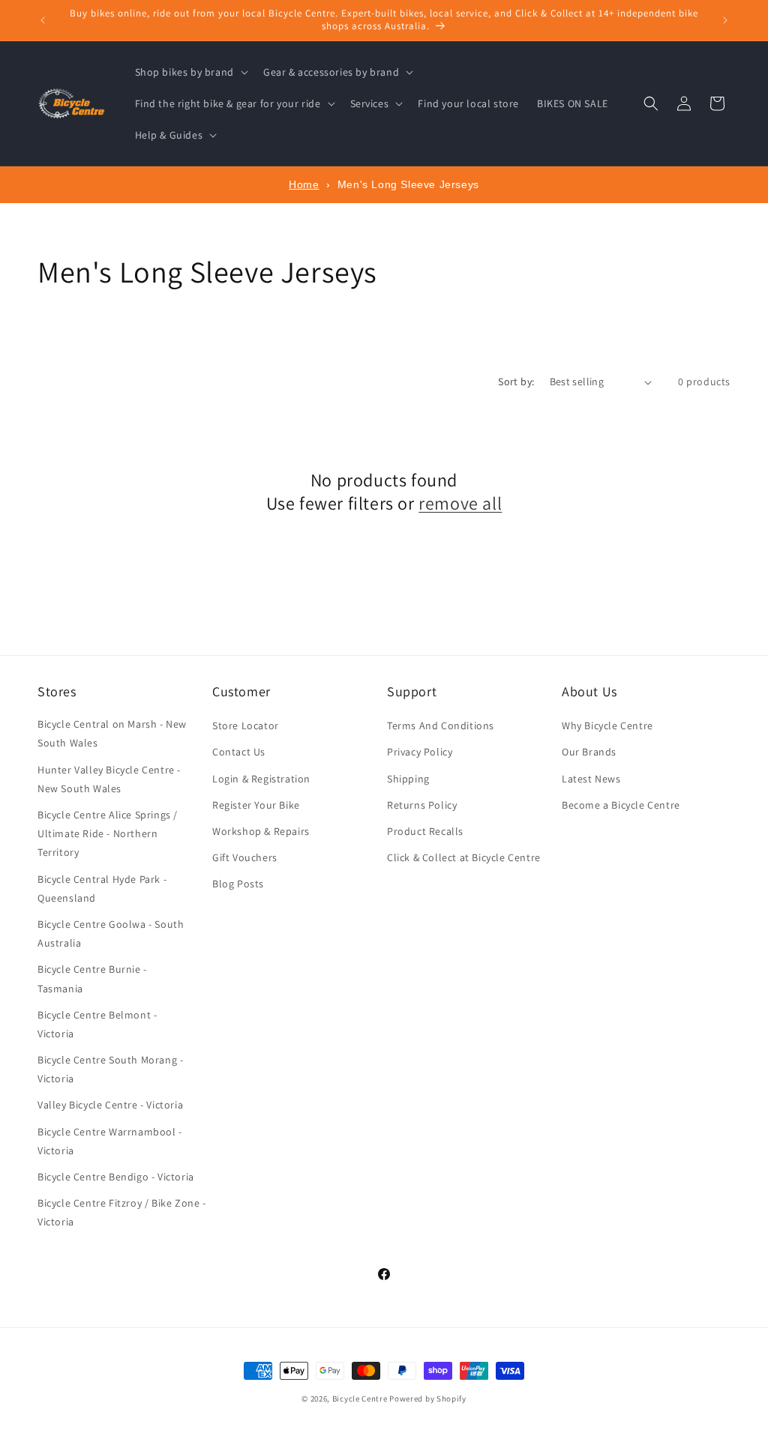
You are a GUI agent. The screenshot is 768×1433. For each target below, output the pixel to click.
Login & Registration (261, 778)
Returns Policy (422, 805)
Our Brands (589, 751)
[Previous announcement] (42, 20)
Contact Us (239, 751)
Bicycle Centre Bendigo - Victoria (116, 1176)
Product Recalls (425, 831)
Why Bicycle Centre (607, 725)
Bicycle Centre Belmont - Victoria (97, 1024)
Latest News (591, 778)
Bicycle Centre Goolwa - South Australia (111, 933)
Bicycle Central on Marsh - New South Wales (112, 733)
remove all (460, 503)
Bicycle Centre (360, 1398)
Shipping (408, 778)
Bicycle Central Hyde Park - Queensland (102, 888)
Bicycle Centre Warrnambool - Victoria (110, 1141)
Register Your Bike (256, 805)
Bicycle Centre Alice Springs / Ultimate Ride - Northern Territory (108, 833)
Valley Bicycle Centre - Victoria (110, 1104)
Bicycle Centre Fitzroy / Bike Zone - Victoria (122, 1212)
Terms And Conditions (440, 725)
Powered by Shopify (427, 1398)
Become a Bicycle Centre (621, 805)
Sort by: (516, 381)
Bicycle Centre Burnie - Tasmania (92, 978)
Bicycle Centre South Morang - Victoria (110, 1069)
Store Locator (245, 725)
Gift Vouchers (245, 857)
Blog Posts (238, 883)
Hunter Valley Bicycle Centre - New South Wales (109, 779)
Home (304, 184)
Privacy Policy (419, 751)
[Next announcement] (725, 20)
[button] (190, 72)
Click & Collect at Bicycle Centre (464, 857)
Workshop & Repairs (261, 831)
